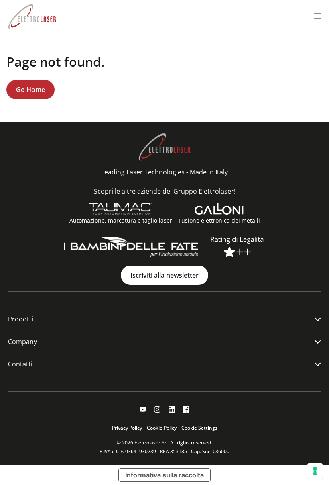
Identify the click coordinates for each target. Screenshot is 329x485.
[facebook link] (186, 409)
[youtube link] (143, 409)
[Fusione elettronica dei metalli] (219, 209)
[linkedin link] (172, 409)
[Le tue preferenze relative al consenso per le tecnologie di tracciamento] (315, 471)
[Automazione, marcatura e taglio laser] (120, 209)
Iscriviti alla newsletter (164, 275)
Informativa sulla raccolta (164, 475)
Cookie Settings (199, 427)
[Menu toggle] (317, 16)
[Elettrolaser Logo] (32, 15)
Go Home (30, 89)
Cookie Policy (162, 427)
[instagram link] (157, 409)
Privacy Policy (127, 427)
